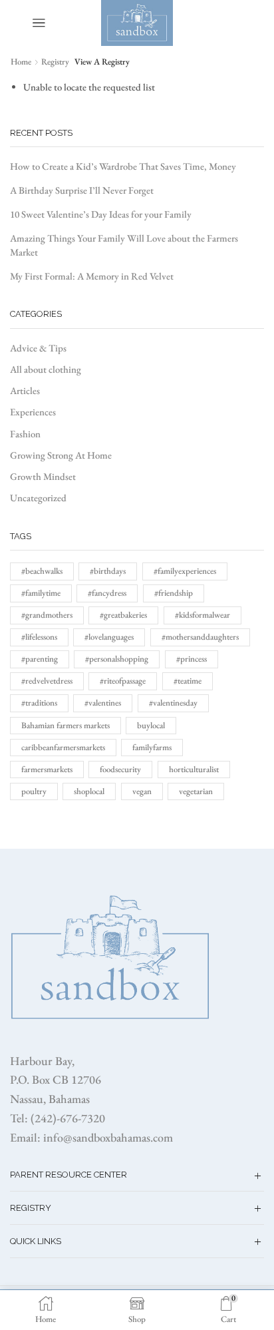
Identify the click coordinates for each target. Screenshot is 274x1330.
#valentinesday (173, 702)
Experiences (33, 411)
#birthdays (108, 570)
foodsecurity (120, 769)
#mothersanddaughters (200, 636)
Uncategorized (38, 497)
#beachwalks (42, 570)
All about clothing (45, 369)
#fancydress (107, 592)
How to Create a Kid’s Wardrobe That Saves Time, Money (123, 166)
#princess (191, 658)
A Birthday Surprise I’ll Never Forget (82, 190)
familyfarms (152, 747)
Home (21, 61)
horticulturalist (194, 769)
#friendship (173, 592)
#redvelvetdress (46, 680)
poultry (34, 791)
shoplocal (89, 791)
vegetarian (196, 791)
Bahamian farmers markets (65, 725)
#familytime (41, 592)
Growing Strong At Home (61, 455)
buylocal (151, 725)
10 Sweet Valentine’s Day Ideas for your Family (101, 214)
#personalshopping (116, 658)
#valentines (102, 702)
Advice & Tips (38, 347)
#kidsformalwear (202, 614)
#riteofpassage (123, 680)
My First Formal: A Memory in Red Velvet (92, 276)
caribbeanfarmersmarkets (63, 747)
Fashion (25, 433)
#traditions (39, 702)
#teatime (188, 680)
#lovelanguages (109, 636)
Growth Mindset (43, 476)
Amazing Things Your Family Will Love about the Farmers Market (124, 245)
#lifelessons (39, 636)
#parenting (39, 658)
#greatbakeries (123, 614)
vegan (142, 791)
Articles (25, 390)
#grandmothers (46, 614)
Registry (55, 61)
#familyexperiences (185, 570)
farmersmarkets (46, 769)
